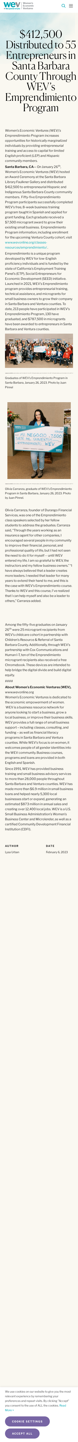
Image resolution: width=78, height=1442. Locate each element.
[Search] (64, 7)
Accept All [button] (22, 1433)
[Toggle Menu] (71, 5)
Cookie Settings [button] (27, 1421)
